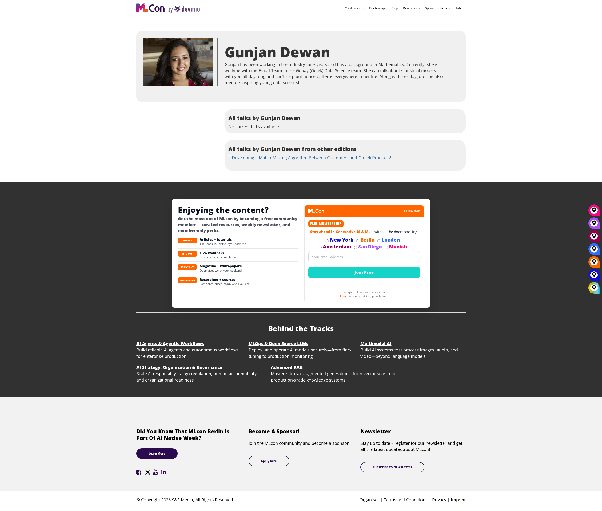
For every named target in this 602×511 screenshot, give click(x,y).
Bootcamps (378, 8)
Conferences (354, 8)
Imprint (458, 500)
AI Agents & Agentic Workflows (170, 343)
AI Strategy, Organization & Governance (179, 367)
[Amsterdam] (594, 238)
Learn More (157, 454)
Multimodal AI (375, 343)
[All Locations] (594, 288)
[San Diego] (594, 225)
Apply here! (269, 461)
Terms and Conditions (406, 500)
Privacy (439, 500)
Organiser (369, 500)
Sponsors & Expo (438, 8)
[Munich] (594, 212)
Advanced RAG (287, 367)
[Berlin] (594, 263)
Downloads (411, 8)
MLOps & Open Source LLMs (278, 343)
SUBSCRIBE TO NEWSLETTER (392, 467)
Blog (394, 8)
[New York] (594, 276)
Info (459, 8)
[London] (594, 251)
